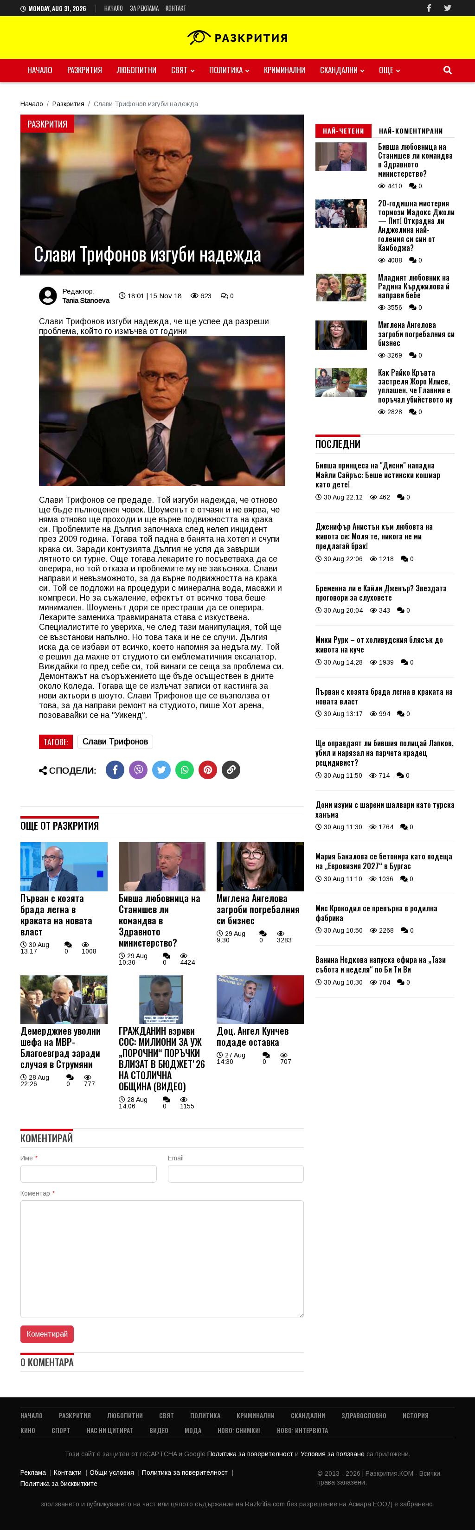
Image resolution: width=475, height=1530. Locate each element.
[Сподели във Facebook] (115, 770)
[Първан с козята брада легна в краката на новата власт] (64, 889)
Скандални (339, 70)
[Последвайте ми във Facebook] (429, 8)
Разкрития (84, 70)
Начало (113, 8)
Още (386, 70)
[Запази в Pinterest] (208, 770)
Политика (226, 70)
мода (193, 1430)
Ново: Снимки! (239, 1430)
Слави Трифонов (115, 741)
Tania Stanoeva (85, 300)
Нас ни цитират (110, 1430)
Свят (179, 70)
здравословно (363, 1415)
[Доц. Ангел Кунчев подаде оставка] (260, 1021)
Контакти (68, 1472)
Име (29, 1158)
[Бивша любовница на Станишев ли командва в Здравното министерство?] (162, 889)
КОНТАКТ (176, 8)
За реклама (144, 8)
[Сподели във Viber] (138, 770)
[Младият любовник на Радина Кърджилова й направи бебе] (341, 299)
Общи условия (112, 1472)
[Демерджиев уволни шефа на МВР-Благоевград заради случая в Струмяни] (64, 1021)
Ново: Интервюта (302, 1430)
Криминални (284, 70)
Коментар (37, 1193)
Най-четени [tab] (343, 130)
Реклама (33, 1472)
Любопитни (136, 70)
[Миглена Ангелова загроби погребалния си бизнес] (260, 889)
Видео (158, 1430)
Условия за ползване (333, 1454)
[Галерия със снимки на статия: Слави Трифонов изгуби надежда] (162, 195)
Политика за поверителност (251, 1454)
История (416, 1415)
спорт (61, 1430)
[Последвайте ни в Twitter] (448, 8)
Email (176, 1158)
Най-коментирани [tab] (411, 130)
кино (27, 1430)
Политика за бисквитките (58, 1483)
